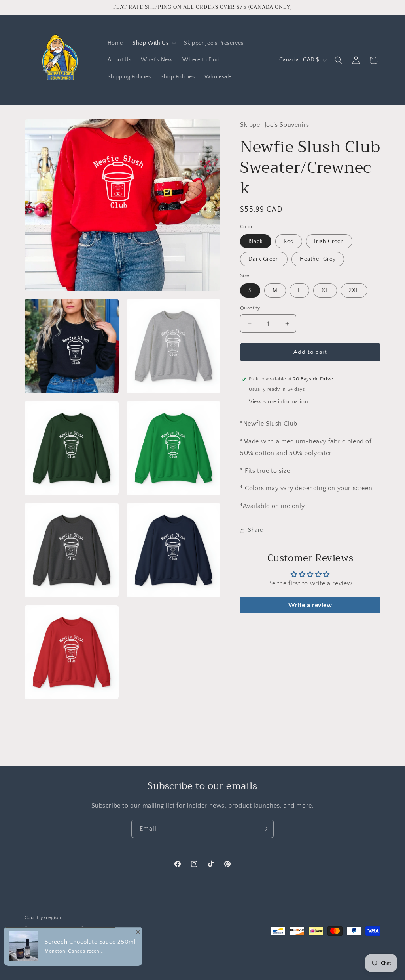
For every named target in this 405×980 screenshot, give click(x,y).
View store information (278, 402)
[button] (153, 43)
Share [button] (255, 530)
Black (255, 241)
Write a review (310, 605)
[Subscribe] (264, 829)
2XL (354, 290)
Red (289, 241)
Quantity (250, 308)
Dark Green (263, 259)
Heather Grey (318, 259)
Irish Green (329, 241)
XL (325, 290)
